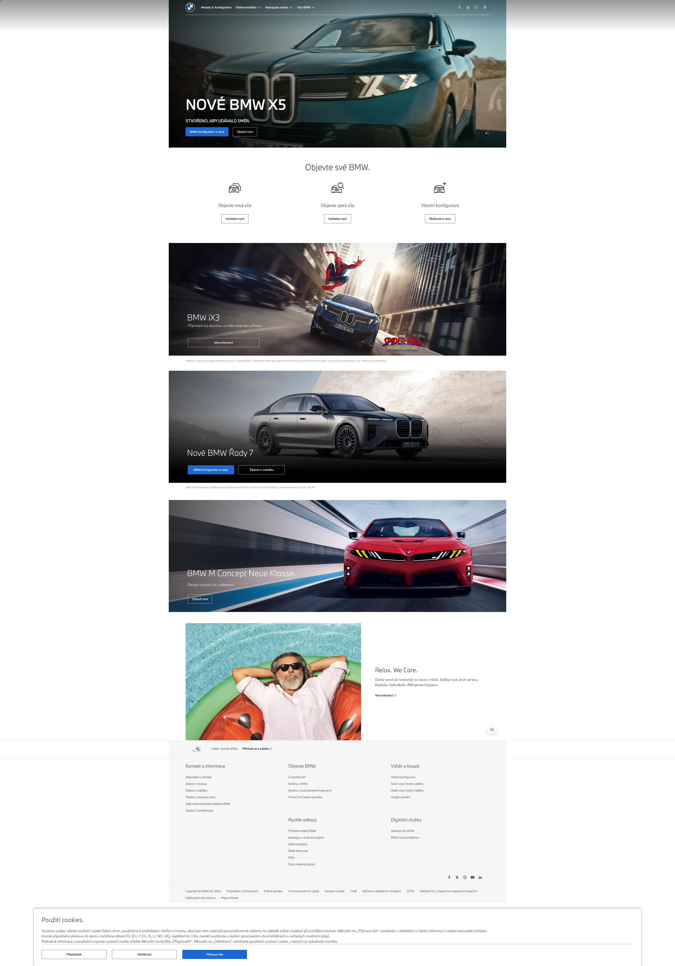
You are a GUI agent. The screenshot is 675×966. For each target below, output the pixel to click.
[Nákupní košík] (468, 7)
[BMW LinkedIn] (480, 878)
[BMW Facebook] (449, 878)
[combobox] (491, 729)
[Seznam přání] (476, 7)
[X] (457, 878)
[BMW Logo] (190, 7)
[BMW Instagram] (465, 878)
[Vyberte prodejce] (485, 7)
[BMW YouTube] (472, 878)
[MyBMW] (460, 7)
